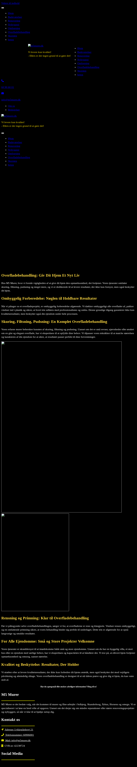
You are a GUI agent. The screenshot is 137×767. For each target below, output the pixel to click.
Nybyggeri (13, 24)
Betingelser (14, 109)
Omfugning (14, 28)
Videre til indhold (10, 3)
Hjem (11, 13)
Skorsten (12, 35)
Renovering (14, 20)
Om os (11, 106)
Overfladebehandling (19, 32)
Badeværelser (15, 17)
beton (11, 39)
